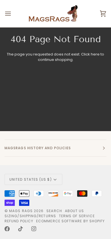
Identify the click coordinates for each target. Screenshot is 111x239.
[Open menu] (13, 13)
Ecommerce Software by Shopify (70, 221)
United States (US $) (30, 179)
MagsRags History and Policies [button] (38, 148)
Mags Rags (21, 210)
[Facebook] (7, 228)
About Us (74, 210)
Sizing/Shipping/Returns (30, 216)
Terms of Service (77, 216)
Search (54, 210)
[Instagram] (33, 228)
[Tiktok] (20, 228)
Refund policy (19, 221)
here (95, 54)
